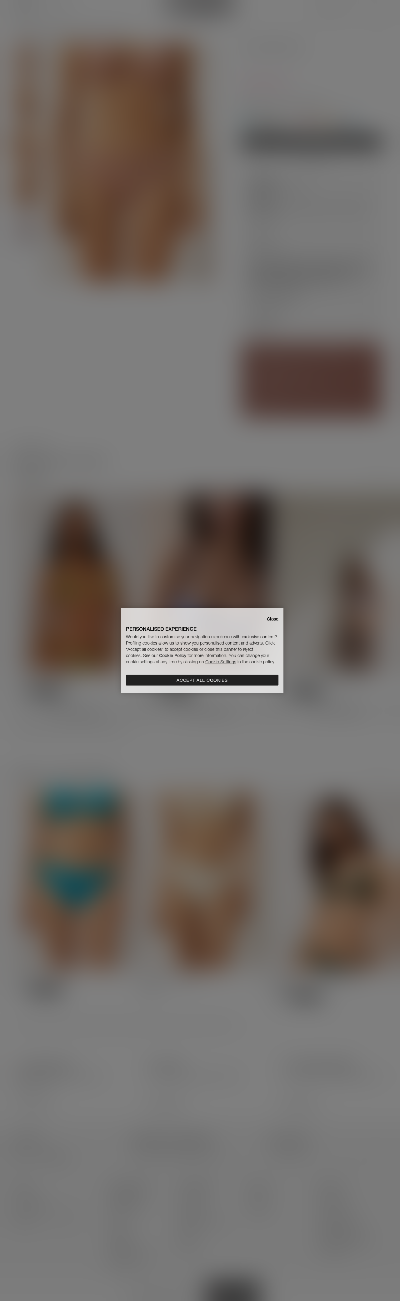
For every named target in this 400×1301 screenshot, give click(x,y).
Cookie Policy (172, 655)
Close (272, 618)
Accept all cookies (202, 680)
